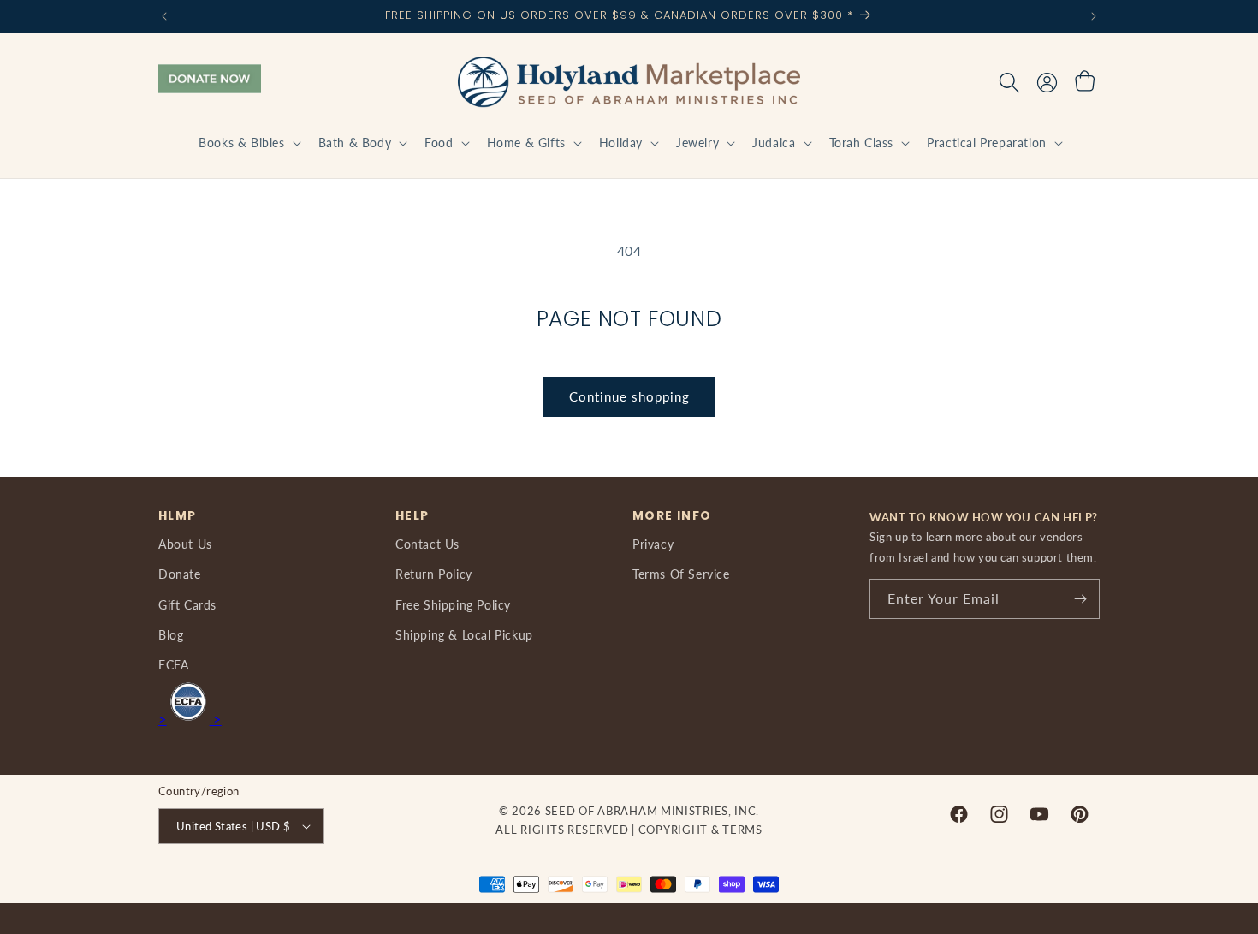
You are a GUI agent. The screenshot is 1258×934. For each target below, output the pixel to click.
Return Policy (433, 574)
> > (190, 719)
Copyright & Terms (700, 829)
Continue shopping (629, 396)
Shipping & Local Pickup (464, 635)
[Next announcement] (1094, 16)
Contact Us (427, 544)
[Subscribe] (1080, 599)
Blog (170, 635)
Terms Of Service (681, 574)
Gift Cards (187, 605)
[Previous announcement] (164, 16)
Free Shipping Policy (453, 605)
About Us (185, 544)
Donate (179, 574)
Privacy (653, 544)
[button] (247, 143)
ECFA (173, 664)
